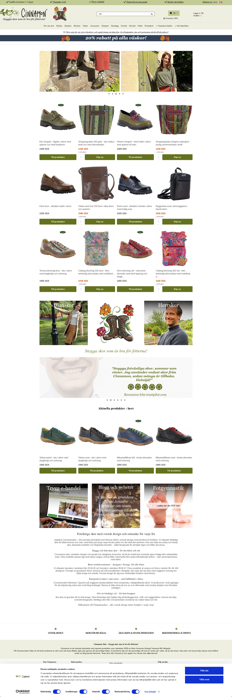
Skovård (132, 25)
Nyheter (59, 25)
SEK (172, 18)
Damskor (68, 25)
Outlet (140, 25)
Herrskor (77, 25)
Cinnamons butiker (165, 25)
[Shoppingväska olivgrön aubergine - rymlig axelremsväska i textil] (184, 111)
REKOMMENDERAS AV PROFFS (176, 632)
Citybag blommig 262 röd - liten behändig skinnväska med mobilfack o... (173, 274)
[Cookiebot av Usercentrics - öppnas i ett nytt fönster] (23, 692)
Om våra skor (49, 25)
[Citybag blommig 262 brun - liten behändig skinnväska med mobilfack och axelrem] (106, 240)
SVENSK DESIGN (55, 632)
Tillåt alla (204, 670)
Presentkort (149, 25)
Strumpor (105, 25)
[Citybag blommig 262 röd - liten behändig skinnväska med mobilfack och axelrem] (184, 240)
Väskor (85, 25)
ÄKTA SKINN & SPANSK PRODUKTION (136, 632)
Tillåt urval (204, 679)
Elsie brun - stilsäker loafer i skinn (55, 206)
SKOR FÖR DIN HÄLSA (96, 632)
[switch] (83, 691)
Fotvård (124, 25)
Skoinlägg (115, 25)
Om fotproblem (183, 25)
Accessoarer (94, 25)
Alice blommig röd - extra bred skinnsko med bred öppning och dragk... (132, 274)
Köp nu (100, 157)
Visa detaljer (150, 692)
